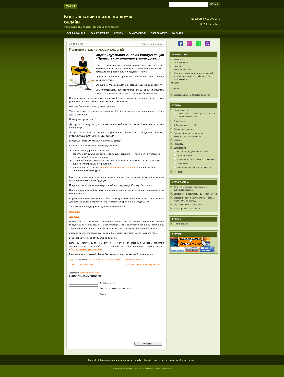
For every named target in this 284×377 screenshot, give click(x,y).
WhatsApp (74, 211)
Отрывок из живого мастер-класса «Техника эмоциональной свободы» (194, 199)
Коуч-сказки (182, 163)
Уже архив (178, 171)
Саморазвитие (137, 33)
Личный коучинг (76, 33)
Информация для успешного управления (196, 159)
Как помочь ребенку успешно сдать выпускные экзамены (190, 188)
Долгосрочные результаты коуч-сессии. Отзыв (195, 193)
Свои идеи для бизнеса (82, 264)
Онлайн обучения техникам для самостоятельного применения (188, 134)
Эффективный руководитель (86, 249)
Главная (70, 6)
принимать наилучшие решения (118, 167)
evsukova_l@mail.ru (183, 69)
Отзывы (118, 33)
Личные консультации (184, 129)
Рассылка (178, 143)
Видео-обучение (184, 155)
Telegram (74, 216)
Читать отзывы (181, 223)
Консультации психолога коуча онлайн (98, 19)
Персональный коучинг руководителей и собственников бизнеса (115, 259)
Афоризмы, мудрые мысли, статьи (193, 151)
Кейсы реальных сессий (185, 125)
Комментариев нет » (153, 43)
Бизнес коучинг (100, 33)
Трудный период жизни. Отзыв (188, 204)
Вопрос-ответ (159, 33)
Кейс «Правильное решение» (187, 208)
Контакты (177, 33)
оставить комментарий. (91, 272)
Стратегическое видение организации (144, 264)
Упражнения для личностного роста (194, 167)
